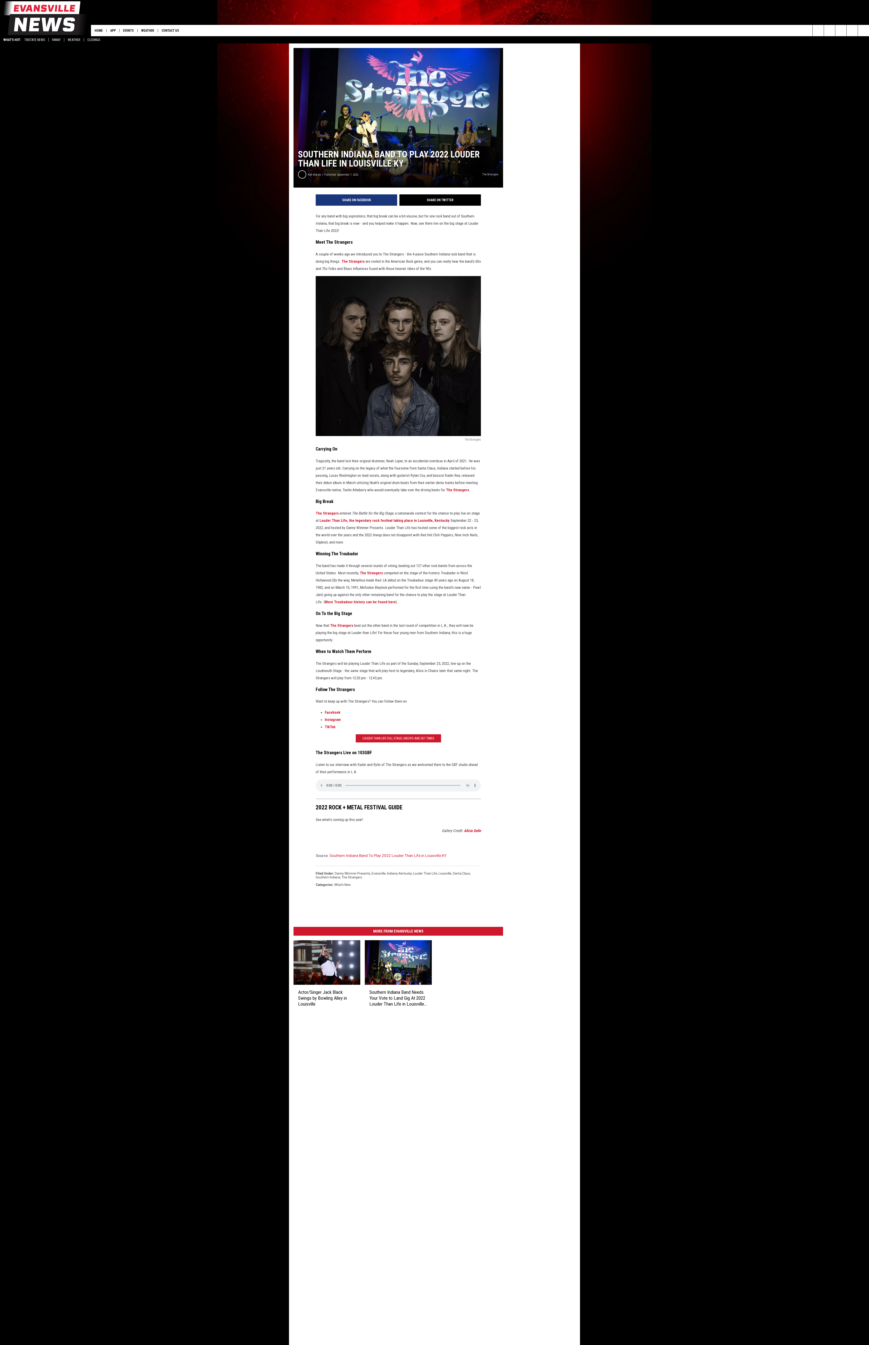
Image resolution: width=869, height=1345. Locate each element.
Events (128, 30)
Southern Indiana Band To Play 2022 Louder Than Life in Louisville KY (387, 855)
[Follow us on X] (852, 30)
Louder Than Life (425, 873)
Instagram (333, 719)
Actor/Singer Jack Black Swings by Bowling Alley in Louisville (322, 998)
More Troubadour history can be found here (360, 602)
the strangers (351, 877)
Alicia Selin (472, 830)
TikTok (330, 727)
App (113, 30)
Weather (74, 40)
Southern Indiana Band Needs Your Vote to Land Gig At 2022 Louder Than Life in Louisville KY (397, 998)
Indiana (392, 873)
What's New (342, 885)
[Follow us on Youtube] (863, 30)
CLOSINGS (93, 40)
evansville (379, 873)
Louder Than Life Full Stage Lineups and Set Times (398, 738)
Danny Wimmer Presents (352, 873)
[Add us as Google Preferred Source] (829, 30)
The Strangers (353, 261)
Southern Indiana (328, 877)
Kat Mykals (314, 174)
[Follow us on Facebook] (840, 30)
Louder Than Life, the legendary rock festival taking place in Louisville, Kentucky (384, 520)
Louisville (445, 873)
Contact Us (170, 30)
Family (56, 40)
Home (99, 30)
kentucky (405, 873)
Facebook (332, 712)
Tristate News (34, 40)
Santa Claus (461, 873)
